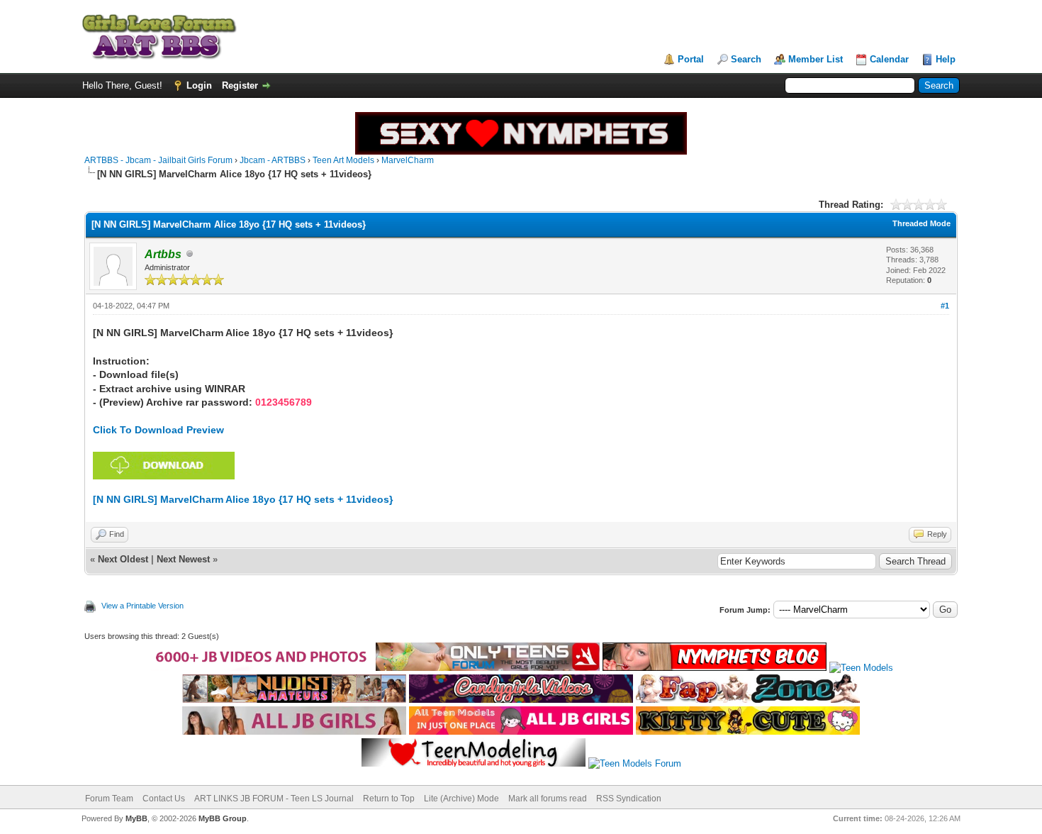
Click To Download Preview (158, 429)
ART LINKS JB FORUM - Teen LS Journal (274, 799)
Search (746, 59)
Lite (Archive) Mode (461, 799)
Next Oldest (123, 559)
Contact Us (163, 799)
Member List (815, 59)
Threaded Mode (921, 223)
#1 (945, 305)
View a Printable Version (142, 605)
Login (199, 85)
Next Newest (183, 559)
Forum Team (109, 799)
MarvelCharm (407, 160)
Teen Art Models (343, 160)
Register (240, 85)
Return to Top (389, 799)
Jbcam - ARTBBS (273, 160)
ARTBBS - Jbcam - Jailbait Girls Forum (158, 160)
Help (946, 59)
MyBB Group (222, 818)
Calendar (889, 59)
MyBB (136, 818)
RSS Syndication (628, 799)
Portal (691, 59)
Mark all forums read (547, 799)
